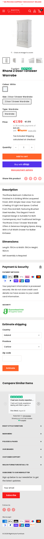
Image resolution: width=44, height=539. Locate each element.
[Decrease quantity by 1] (15, 147)
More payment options (22, 170)
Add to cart (22, 156)
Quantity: (7, 147)
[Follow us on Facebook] (4, 509)
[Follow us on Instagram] (9, 509)
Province (6, 341)
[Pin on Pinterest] (30, 178)
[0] (39, 11)
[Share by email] (40, 178)
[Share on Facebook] (26, 178)
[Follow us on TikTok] (13, 509)
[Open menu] (3, 11)
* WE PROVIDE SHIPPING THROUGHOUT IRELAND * (22, 3)
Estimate (10, 368)
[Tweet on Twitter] (35, 178)
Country (6, 329)
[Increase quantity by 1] (31, 147)
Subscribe (11, 495)
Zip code (6, 353)
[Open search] (29, 11)
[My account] (34, 11)
